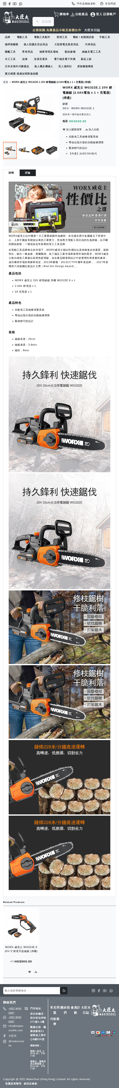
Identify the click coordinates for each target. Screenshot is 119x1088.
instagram (4, 3)
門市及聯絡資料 (86, 3)
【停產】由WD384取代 (83, 153)
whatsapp (20, 3)
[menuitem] (8, 37)
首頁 (5, 82)
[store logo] (16, 18)
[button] (24, 150)
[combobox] (43, 21)
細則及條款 (30, 1083)
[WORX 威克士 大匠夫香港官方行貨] (59, 232)
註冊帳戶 (109, 14)
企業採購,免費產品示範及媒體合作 (57, 30)
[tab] (11, 172)
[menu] (59, 55)
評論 (28, 172)
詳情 (11, 172)
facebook (9, 3)
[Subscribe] (63, 990)
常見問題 (110, 3)
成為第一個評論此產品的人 (77, 114)
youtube (14, 3)
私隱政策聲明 (13, 1083)
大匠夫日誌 (92, 30)
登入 (99, 14)
